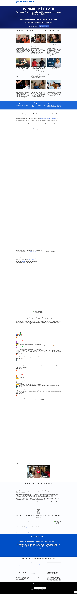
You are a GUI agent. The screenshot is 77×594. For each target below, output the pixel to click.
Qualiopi (27, 126)
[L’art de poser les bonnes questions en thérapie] (38, 566)
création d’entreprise (25, 258)
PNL (49, 118)
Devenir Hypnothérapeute (34, 589)
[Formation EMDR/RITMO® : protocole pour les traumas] (23, 84)
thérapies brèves (54, 118)
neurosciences (18, 258)
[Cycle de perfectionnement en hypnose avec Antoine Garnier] (38, 62)
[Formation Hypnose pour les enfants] (38, 84)
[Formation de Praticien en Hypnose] (38, 38)
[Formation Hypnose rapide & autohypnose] (23, 38)
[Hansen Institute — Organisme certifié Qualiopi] (38, 584)
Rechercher (32, 587)
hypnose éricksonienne (44, 118)
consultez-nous (31, 259)
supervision (35, 258)
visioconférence (26, 527)
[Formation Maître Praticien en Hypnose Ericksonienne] (23, 62)
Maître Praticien (29, 252)
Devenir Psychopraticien (42, 589)
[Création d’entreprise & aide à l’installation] (54, 84)
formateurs (24, 328)
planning (23, 261)
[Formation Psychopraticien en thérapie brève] (54, 38)
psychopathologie (19, 256)
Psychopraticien (44, 26)
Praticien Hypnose (32, 26)
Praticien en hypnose (32, 251)
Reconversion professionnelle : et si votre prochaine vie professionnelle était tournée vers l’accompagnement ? (23, 573)
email (28, 532)
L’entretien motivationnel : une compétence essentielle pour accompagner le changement (52, 573)
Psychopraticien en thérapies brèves (29, 253)
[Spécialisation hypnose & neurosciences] (54, 62)
